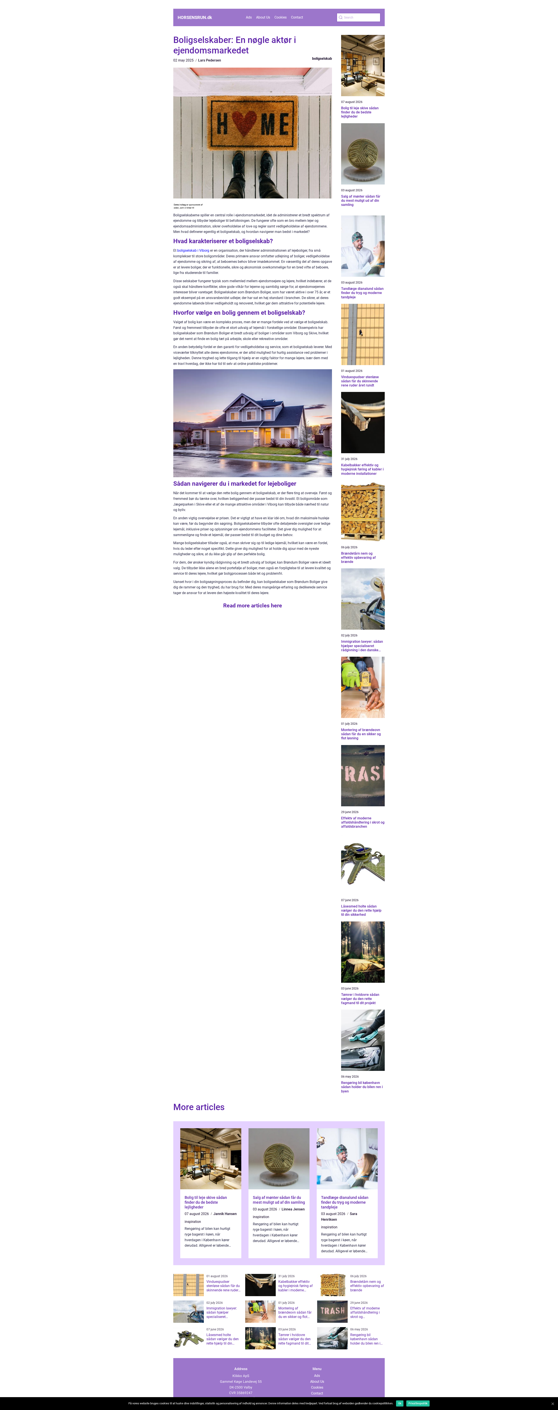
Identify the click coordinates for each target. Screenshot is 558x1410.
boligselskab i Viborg (193, 250)
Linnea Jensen (293, 1209)
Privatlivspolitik (417, 1403)
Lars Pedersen (209, 60)
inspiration (193, 1222)
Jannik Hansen (225, 1214)
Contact (297, 17)
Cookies (280, 17)
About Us (263, 17)
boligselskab (322, 58)
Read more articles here (252, 605)
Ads (249, 17)
